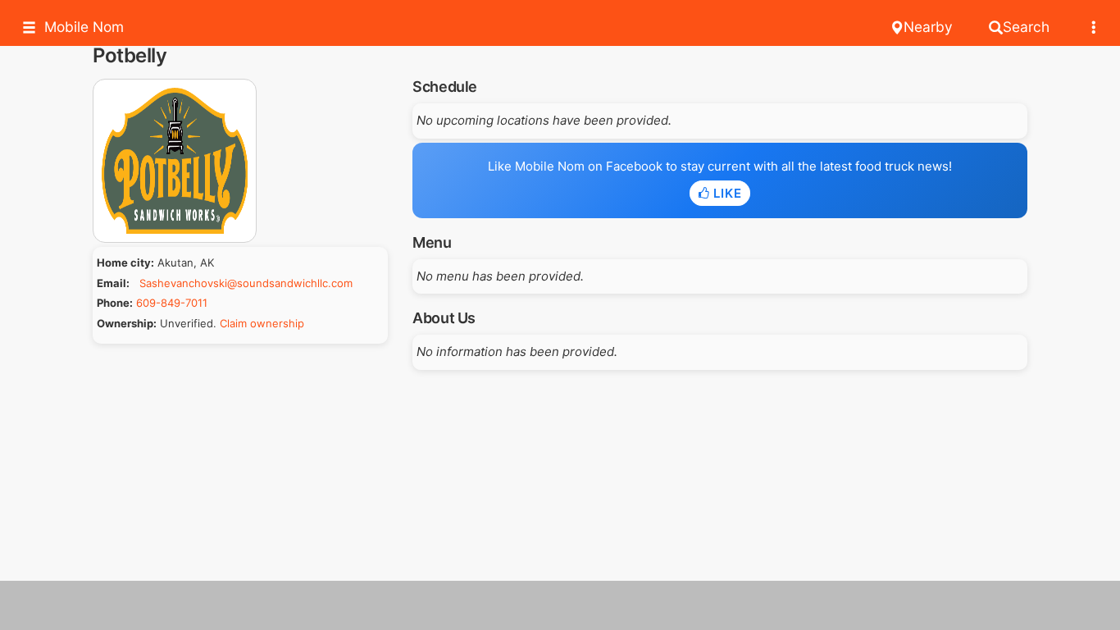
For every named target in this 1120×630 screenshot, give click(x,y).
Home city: (125, 262)
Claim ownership (262, 323)
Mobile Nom (84, 26)
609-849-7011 (171, 302)
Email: (113, 283)
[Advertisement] (560, 605)
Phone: (115, 302)
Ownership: (127, 323)
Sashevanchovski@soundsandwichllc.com (246, 283)
